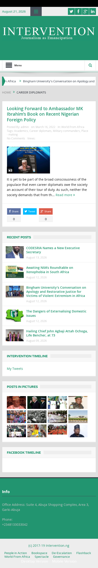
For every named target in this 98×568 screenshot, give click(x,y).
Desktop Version (34, 561)
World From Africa (72, 127)
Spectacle (42, 556)
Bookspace (39, 553)
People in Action (15, 553)
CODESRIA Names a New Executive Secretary (53, 250)
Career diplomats (40, 131)
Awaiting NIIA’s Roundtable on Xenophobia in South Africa (49, 269)
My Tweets (15, 368)
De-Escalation (62, 553)
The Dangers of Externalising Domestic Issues (56, 313)
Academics (21, 131)
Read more (64, 195)
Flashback (83, 553)
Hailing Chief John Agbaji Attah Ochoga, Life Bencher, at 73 (57, 333)
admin (25, 127)
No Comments (16, 138)
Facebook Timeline (24, 453)
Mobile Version (64, 561)
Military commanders (66, 131)
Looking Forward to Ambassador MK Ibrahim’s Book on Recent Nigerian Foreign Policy (45, 114)
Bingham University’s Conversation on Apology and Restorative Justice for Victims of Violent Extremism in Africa (56, 291)
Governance (61, 556)
